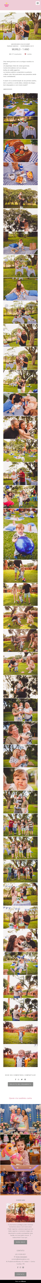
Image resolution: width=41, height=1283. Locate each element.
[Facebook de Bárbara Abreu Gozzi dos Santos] (17, 1267)
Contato (20, 1274)
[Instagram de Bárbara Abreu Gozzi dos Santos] (20, 1267)
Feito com (20, 1281)
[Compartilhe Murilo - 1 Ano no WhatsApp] (18, 1079)
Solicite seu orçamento (20, 1084)
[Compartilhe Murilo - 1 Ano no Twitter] (22, 1079)
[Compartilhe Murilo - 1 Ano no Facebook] (15, 1079)
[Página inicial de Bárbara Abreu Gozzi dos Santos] (6, 5)
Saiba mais (20, 1242)
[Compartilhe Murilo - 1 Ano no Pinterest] (25, 1079)
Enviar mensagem (21, 1257)
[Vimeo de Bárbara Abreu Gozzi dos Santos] (23, 1267)
